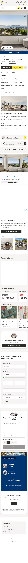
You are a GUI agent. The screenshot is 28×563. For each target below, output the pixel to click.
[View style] (11, 47)
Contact (8, 67)
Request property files (15, 345)
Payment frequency (8, 394)
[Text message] (12, 442)
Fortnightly (19, 397)
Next (14, 447)
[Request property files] (25, 143)
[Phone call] (8, 442)
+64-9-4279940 (10, 485)
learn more (13, 458)
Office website (19, 485)
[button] (14, 163)
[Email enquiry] (25, 8)
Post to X (7, 532)
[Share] (22, 8)
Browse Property (5, 4)
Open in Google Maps (12, 182)
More (2, 130)
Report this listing (18, 541)
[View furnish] (7, 47)
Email (6, 526)
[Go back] (3, 8)
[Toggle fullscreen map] (26, 209)
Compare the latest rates (20, 392)
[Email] (15, 442)
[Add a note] (25, 67)
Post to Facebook (9, 529)
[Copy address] (16, 62)
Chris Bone (11, 464)
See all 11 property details (9, 92)
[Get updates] (25, 137)
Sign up (21, 2)
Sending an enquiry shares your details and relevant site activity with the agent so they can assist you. (13, 510)
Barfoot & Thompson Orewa (14, 483)
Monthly (8, 397)
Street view (3, 182)
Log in (25, 2)
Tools (24, 4)
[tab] (3, 176)
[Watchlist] (18, 8)
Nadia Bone (11, 471)
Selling (19, 4)
